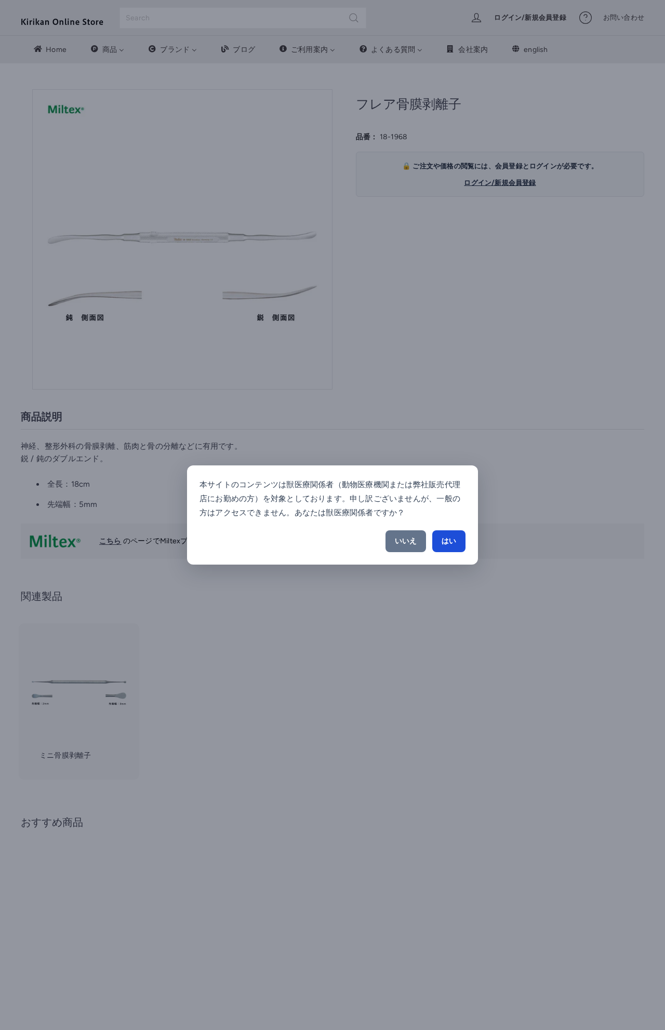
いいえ (406, 541)
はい (449, 541)
